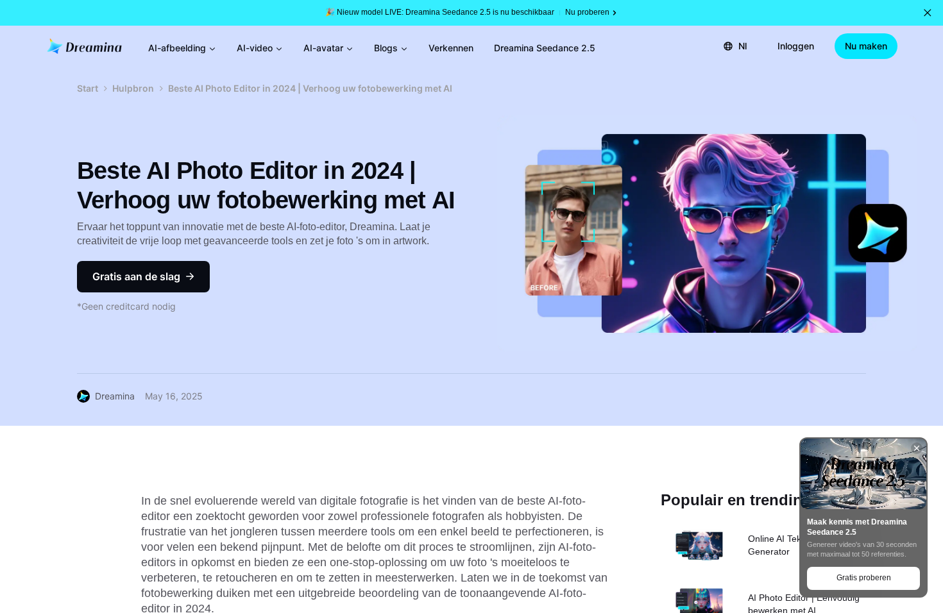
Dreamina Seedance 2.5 (544, 47)
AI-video (255, 47)
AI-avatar (323, 47)
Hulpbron (133, 88)
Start (87, 88)
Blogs (386, 47)
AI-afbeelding (177, 47)
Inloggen (795, 45)
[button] (927, 13)
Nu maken (866, 45)
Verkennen (451, 47)
